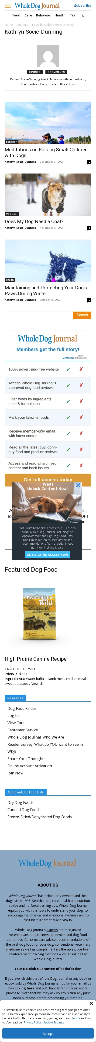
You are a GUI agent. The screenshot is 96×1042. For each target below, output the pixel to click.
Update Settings (53, 1022)
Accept (48, 1033)
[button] (91, 1003)
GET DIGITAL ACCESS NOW (47, 554)
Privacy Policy (32, 1022)
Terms (76, 1018)
